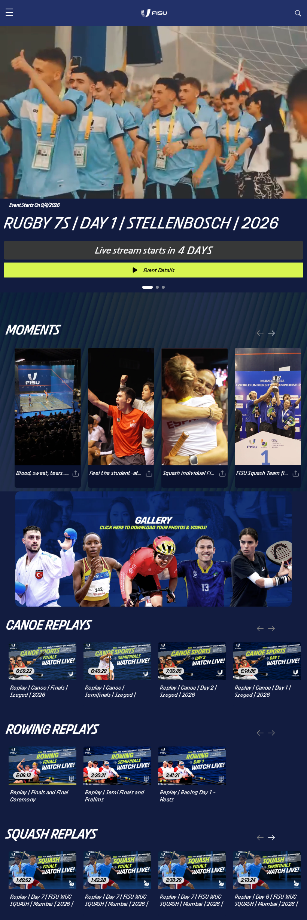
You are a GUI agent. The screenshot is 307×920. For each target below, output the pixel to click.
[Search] (298, 14)
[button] (9, 13)
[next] (271, 334)
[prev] (260, 334)
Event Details (158, 270)
